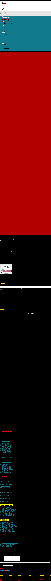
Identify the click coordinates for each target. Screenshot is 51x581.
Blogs (3, 8)
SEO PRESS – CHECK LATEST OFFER (7, 529)
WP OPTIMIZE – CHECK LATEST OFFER (8, 524)
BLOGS (5, 40)
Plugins (3, 21)
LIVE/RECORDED (6, 34)
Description (4, 316)
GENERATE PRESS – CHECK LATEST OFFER (8, 510)
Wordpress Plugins (18, 315)
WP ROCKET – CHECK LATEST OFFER (7, 522)
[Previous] (0, 289)
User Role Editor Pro (26, 315)
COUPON (5, 31)
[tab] (26, 316)
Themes (3, 18)
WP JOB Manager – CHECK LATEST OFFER (8, 544)
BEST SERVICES (2, 279)
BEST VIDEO (2, 280)
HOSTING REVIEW (6, 38)
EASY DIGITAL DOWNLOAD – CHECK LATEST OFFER (10, 543)
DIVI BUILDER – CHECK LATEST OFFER (7, 507)
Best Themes (5, 318)
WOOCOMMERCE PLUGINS (8, 23)
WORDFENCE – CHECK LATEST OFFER (7, 530)
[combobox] (25, 287)
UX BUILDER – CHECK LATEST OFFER (7, 508)
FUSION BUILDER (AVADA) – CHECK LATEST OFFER (9, 509)
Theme (3, 6)
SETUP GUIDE (6, 39)
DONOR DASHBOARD (7, 50)
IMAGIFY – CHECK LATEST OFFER (7, 527)
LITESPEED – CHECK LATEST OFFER (7, 523)
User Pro (11, 315)
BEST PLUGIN (5, 320)
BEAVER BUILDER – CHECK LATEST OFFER (8, 514)
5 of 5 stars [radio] (16, 554)
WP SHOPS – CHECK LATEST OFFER (7, 534)
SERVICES (3, 35)
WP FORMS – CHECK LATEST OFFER (7, 535)
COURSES (3, 32)
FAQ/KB (5, 44)
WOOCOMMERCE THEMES (7, 20)
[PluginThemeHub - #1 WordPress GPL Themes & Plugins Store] (3, 13)
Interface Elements (6, 315)
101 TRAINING (6, 33)
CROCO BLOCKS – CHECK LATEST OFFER (8, 533)
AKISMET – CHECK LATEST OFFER (7, 546)
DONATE (3, 47)
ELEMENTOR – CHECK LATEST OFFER (7, 511)
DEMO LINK (2, 302)
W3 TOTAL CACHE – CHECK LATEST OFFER (8, 525)
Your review (2, 560)
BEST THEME (2, 276)
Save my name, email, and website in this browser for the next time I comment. (13, 567)
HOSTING (5, 28)
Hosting (3, 5)
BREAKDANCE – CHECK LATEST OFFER (8, 517)
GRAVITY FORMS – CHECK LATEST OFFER (8, 536)
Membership (4, 25)
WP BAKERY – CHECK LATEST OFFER (7, 512)
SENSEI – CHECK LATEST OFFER (6, 545)
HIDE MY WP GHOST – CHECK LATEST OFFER (9, 531)
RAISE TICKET (6, 45)
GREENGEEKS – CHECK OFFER (6, 440)
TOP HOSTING (2, 275)
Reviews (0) (3, 321)
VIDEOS (3, 41)
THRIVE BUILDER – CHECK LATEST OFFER (8, 515)
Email (1, 565)
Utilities (14, 315)
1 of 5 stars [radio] (2, 554)
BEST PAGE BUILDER (6, 319)
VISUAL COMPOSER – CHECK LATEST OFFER (8, 513)
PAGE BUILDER (6, 29)
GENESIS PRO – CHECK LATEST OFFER (7, 516)
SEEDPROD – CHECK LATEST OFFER (7, 542)
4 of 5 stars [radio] (12, 554)
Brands (3, 24)
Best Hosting (5, 317)
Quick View (10, 579)
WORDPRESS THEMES (7, 19)
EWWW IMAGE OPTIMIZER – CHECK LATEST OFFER (9, 526)
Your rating (2, 553)
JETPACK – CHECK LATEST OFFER (7, 540)
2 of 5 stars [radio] (5, 554)
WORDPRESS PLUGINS (7, 22)
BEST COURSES (2, 278)
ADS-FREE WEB (2, 281)
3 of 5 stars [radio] (9, 554)
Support (3, 43)
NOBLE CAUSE (6, 49)
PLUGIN (5, 30)
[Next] (1, 289)
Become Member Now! (30, 313)
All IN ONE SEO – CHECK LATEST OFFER (8, 528)
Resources (3, 37)
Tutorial (3, 7)
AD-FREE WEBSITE (6, 48)
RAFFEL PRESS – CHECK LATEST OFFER (8, 541)
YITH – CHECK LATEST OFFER (6, 532)
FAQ (2, 9)
